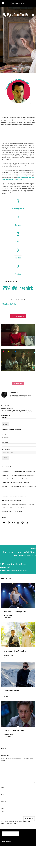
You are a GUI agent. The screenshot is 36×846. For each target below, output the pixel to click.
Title (2, 808)
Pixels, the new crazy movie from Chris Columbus (19, 552)
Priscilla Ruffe (8, 617)
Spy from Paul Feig (24, 482)
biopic (13, 410)
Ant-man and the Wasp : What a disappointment (14, 486)
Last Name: (5, 442)
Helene (18, 555)
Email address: (6, 449)
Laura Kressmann (7, 570)
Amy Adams (8, 410)
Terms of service (6, 841)
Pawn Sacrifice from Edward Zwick (14, 730)
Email (2, 794)
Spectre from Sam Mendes (11, 691)
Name (2, 787)
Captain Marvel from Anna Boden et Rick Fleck (14, 471)
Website (3, 801)
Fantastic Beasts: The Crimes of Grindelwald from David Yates (18, 504)
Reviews (10, 408)
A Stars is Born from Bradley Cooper (11, 479)
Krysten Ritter (16, 412)
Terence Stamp (24, 412)
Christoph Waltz (19, 410)
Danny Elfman (27, 410)
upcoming (23, 555)
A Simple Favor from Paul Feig (9, 482)
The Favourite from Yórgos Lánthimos (11, 500)
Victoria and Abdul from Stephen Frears (15, 651)
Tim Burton (31, 412)
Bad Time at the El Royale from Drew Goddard (14, 508)
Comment (3, 764)
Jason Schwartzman (6, 412)
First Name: (5, 435)
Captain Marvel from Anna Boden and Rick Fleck (14, 497)
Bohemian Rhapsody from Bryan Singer (12, 511)
